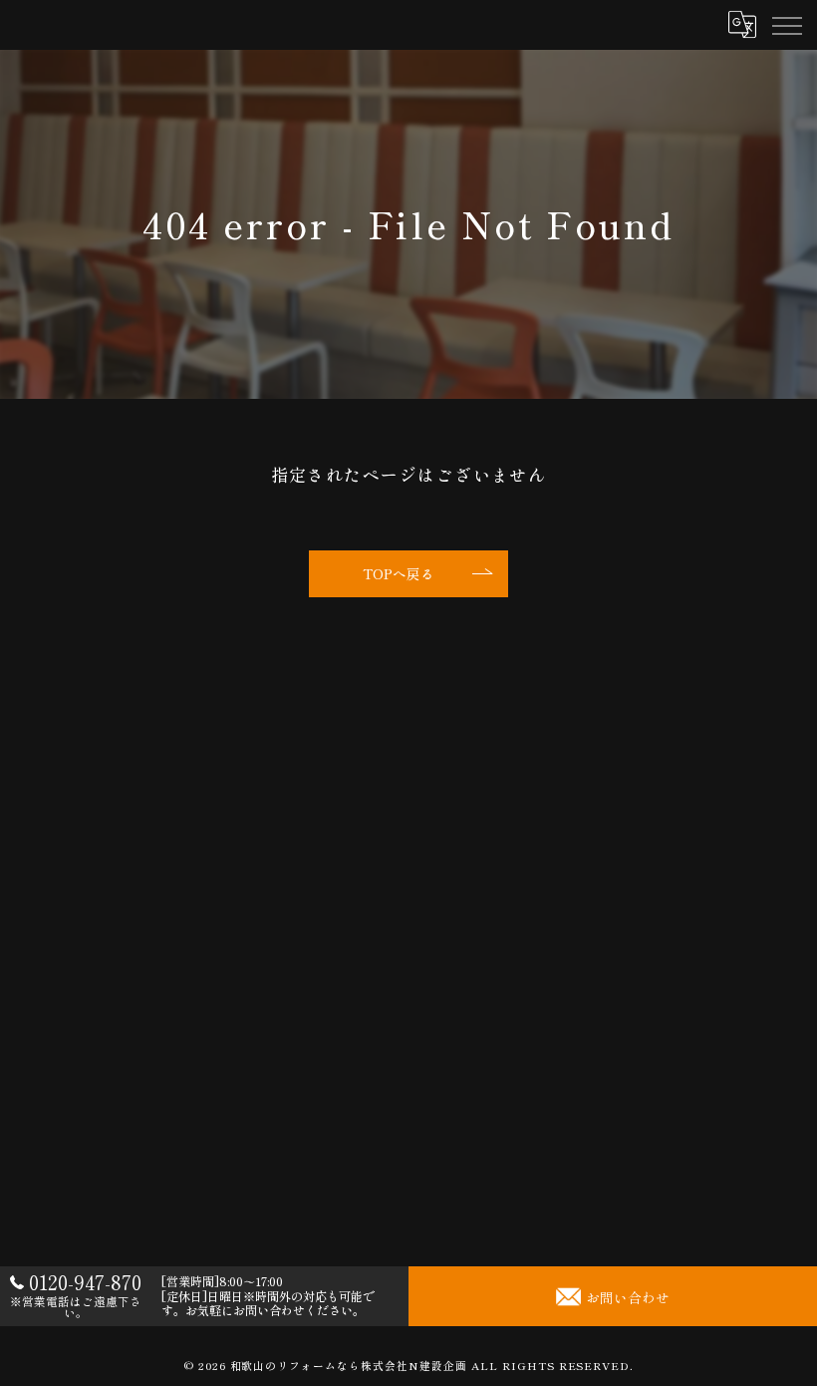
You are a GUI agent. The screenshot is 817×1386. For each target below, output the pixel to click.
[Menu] (786, 25)
